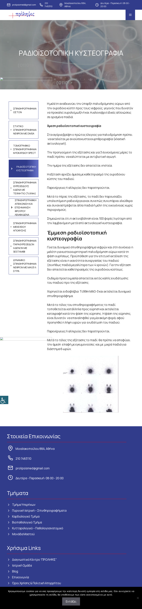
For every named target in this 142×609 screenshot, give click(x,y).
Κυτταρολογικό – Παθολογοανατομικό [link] (37, 528)
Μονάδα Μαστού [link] (23, 534)
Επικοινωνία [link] (20, 577)
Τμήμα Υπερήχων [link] (24, 505)
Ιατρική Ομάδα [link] (22, 565)
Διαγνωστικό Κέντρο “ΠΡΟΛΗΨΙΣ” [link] (34, 560)
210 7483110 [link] (48, 5)
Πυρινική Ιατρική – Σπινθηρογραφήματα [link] (39, 511)
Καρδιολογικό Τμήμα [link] (25, 516)
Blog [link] (15, 571)
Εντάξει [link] (71, 601)
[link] (4, 400)
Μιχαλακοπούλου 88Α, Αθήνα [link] (75, 5)
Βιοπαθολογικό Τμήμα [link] (27, 522)
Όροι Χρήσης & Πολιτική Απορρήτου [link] (36, 583)
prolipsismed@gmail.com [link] (24, 4)
